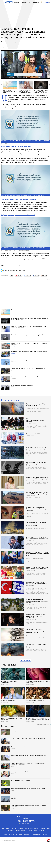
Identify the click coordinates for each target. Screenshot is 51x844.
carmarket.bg (13, 353)
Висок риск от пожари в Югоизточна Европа (23, 747)
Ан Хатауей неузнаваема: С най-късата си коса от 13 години (27, 772)
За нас (5, 834)
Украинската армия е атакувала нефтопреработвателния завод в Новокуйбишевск (36, 523)
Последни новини (11, 400)
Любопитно (36, 2)
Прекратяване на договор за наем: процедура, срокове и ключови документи (29, 344)
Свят (30, 2)
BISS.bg (48, 828)
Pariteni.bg (29, 830)
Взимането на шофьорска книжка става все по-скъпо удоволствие (29, 351)
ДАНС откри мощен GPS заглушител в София (23, 360)
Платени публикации (36, 834)
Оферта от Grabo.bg (30, 435)
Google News (28, 275)
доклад (8, 265)
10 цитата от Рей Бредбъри (8, 700)
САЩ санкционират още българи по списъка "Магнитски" (18, 215)
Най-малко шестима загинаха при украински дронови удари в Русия (36, 448)
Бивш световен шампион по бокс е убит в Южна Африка (36, 463)
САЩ (3, 265)
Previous (1, 87)
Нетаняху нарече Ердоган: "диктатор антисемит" (24, 376)
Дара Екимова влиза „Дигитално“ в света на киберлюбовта (38, 681)
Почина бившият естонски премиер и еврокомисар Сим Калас (28, 335)
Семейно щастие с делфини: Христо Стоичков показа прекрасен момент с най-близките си (28, 764)
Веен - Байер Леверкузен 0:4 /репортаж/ (21, 780)
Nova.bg (27, 828)
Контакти (45, 834)
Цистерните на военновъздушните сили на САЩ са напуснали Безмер (37, 493)
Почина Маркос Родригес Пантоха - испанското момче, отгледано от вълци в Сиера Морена (29, 318)
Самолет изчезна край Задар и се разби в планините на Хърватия (36, 645)
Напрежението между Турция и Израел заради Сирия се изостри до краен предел (36, 583)
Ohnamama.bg (10, 830)
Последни (17, 2)
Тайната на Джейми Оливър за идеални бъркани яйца (11, 719)
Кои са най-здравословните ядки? (35, 700)
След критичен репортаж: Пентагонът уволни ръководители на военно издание (36, 631)
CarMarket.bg (42, 828)
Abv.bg (2, 828)
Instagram (44, 275)
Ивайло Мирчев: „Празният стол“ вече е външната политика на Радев (37, 537)
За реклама (11, 834)
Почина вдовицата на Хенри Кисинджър (22, 385)
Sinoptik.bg (17, 830)
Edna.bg (35, 830)
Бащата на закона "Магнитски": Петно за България (16, 146)
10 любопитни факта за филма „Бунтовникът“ (9, 681)
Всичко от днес (25, 660)
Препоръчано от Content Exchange (43, 724)
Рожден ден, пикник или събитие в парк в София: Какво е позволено (37, 567)
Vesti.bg (8, 2)
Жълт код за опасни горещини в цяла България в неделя (26, 310)
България (24, 2)
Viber (12, 275)
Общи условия (19, 834)
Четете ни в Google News (26, 823)
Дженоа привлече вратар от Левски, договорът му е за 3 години (28, 788)
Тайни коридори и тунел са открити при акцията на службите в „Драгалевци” (28, 806)
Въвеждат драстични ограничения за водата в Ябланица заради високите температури (28, 327)
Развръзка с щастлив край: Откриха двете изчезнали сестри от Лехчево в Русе (37, 553)
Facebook (37, 275)
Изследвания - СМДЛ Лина (34, 434)
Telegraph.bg (41, 830)
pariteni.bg (13, 346)
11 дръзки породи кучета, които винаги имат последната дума (28, 738)
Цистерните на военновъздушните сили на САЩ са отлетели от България (28, 797)
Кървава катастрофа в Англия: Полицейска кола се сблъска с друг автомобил (36, 509)
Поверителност (27, 834)
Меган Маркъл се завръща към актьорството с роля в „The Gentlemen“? (35, 616)
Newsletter (19, 275)
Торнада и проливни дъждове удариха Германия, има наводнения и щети (37, 601)
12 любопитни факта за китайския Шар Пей (23, 730)
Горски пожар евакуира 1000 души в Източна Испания (37, 404)
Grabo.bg (23, 830)
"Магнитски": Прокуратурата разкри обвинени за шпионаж (18, 199)
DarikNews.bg (20, 828)
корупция (14, 265)
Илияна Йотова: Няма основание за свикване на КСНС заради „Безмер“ (37, 478)
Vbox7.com (8, 828)
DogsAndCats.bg (34, 828)
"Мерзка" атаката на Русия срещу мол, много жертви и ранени (28, 368)
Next (49, 87)
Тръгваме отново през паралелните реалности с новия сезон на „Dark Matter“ (37, 719)
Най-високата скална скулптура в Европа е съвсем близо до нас (28, 755)
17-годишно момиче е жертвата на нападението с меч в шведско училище (36, 420)
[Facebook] (25, 836)
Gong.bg (14, 828)
